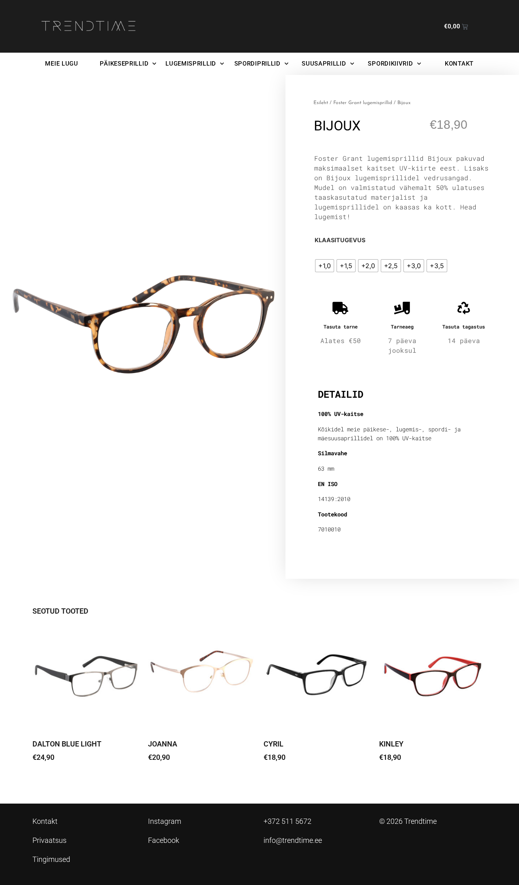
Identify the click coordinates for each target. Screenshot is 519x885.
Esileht (320, 102)
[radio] (324, 266)
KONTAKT (459, 63)
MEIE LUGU (61, 63)
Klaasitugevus (340, 240)
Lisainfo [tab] (338, 368)
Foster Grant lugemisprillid (362, 102)
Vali (44, 780)
